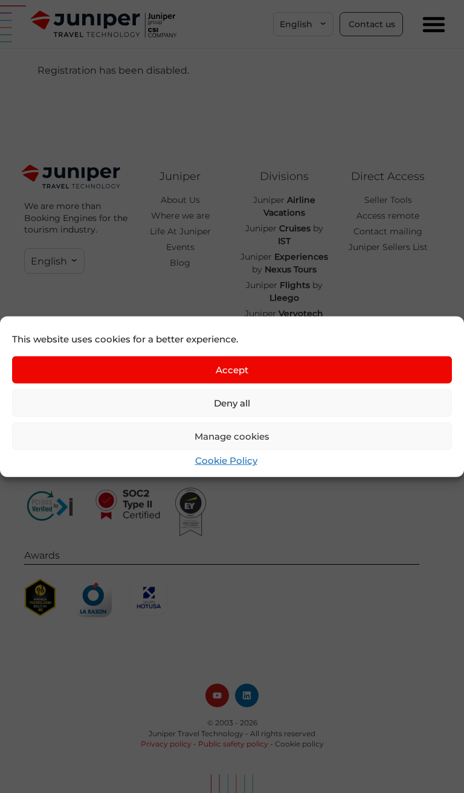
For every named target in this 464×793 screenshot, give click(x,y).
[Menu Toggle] (434, 24)
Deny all (232, 402)
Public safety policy (233, 743)
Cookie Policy (226, 460)
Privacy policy (166, 743)
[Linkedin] (247, 695)
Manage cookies (232, 435)
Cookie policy (299, 743)
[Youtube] (217, 695)
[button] (303, 24)
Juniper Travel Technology (196, 733)
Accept (232, 369)
